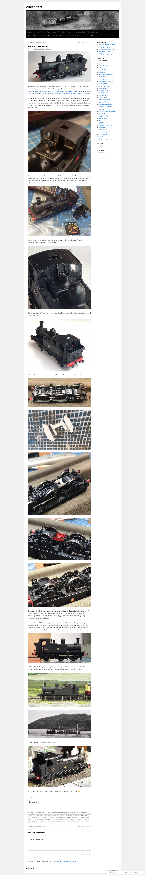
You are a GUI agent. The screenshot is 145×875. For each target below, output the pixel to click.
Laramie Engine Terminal (104, 99)
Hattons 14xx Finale (38, 46)
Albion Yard (34, 7)
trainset (52, 821)
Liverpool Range (103, 101)
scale (59, 819)
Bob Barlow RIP (88, 36)
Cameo (83, 812)
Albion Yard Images (92, 32)
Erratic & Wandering (103, 79)
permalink (32, 823)
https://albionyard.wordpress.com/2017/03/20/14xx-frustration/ (71, 93)
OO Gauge (37, 819)
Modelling (68, 817)
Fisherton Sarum (103, 83)
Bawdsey (101, 67)
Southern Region (85, 819)
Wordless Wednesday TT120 (105, 48)
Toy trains (35, 821)
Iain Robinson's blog (103, 92)
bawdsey (48, 49)
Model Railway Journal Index (106, 104)
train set (47, 821)
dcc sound (41, 814)
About (54, 32)
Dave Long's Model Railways (106, 74)
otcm (100, 120)
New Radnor (80, 817)
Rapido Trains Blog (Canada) (105, 132)
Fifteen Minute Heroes (64, 32)
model (29, 817)
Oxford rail (43, 819)
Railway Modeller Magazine (105, 131)
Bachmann (61, 812)
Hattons (30, 815)
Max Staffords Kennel (104, 102)
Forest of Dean (72, 814)
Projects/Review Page (79, 32)
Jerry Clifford (102, 94)
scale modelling (66, 819)
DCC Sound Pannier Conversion (62, 36)
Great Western (80, 814)
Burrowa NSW (102, 69)
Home (30, 32)
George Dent (102, 85)
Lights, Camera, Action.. (84, 42)
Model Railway (56, 817)
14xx (42, 812)
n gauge (74, 817)
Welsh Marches (71, 821)
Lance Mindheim (103, 97)
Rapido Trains (50, 819)
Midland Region (85, 815)
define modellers (102, 76)
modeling (62, 817)
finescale (64, 814)
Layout (54, 815)
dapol (33, 814)
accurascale (54, 812)
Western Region (79, 821)
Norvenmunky (102, 113)
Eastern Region (52, 814)
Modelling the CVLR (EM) (105, 106)
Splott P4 (101, 138)
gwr (86, 814)
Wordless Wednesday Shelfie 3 (106, 55)
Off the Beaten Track (103, 115)
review (56, 819)
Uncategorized (58, 821)
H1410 (89, 814)
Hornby (41, 815)
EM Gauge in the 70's (104, 78)
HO (38, 815)
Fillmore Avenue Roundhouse (106, 81)
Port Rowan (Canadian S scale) (106, 125)
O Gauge (86, 817)
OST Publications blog (104, 117)
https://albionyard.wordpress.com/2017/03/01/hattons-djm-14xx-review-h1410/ (52, 91)
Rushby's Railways (103, 134)
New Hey (101, 108)
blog (65, 812)
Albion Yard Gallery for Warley (42, 32)
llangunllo (59, 815)
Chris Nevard (102, 71)
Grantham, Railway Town (105, 86)
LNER (67, 815)
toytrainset (41, 821)
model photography (37, 817)
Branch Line (70, 812)
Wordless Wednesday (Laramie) (37, 42)
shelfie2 (78, 819)
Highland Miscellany (104, 90)
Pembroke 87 (102, 122)
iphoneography (48, 815)
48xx (45, 812)
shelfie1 (73, 819)
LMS (63, 815)
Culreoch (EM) (102, 72)
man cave (72, 815)
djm (46, 814)
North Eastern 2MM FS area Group (107, 111)
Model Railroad (47, 817)
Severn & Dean (77, 36)
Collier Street (102, 147)
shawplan (101, 136)
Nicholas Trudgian (103, 109)
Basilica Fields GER (103, 65)
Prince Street (102, 127)
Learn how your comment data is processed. (66, 861)
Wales (64, 821)
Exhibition (59, 814)
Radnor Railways (103, 129)
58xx (49, 812)
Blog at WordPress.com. (113, 870)
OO (32, 819)
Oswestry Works (103, 118)
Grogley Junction (103, 88)
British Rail (77, 812)
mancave (77, 815)
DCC (37, 814)
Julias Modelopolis (103, 95)
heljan (34, 815)
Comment (84, 854)
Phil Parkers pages (103, 124)
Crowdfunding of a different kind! (107, 49)
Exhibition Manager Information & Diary (39, 36)
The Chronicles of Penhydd (105, 140)
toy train (30, 821)
